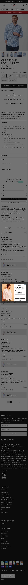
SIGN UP (20, 298)
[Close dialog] (25, 284)
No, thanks (20, 300)
